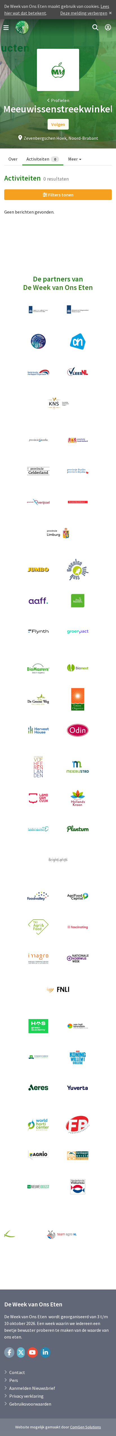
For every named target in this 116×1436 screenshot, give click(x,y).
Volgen (58, 124)
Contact (17, 1372)
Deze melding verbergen (83, 13)
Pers (13, 1380)
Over (12, 159)
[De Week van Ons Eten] (22, 27)
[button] (95, 27)
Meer (73, 159)
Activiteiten (41, 159)
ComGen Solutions (85, 1427)
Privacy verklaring (26, 1396)
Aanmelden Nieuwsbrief (32, 1388)
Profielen (60, 100)
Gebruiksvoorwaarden (30, 1404)
